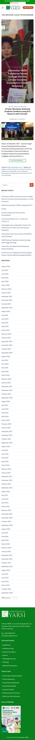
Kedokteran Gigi (8, 648)
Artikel (11, 106)
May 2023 (4, 413)
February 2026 (6, 289)
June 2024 (4, 364)
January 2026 (6, 293)
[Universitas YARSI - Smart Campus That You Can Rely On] (13, 7)
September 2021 (7, 488)
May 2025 (4, 323)
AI (6, 169)
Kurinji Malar (12, 171)
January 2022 (6, 473)
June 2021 (4, 499)
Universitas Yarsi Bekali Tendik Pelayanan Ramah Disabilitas (15, 247)
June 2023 (4, 409)
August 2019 (5, 570)
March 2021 (5, 506)
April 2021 (5, 503)
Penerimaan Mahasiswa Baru (12, 676)
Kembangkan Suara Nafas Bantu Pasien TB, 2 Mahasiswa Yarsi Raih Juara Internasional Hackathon (16, 227)
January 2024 (6, 383)
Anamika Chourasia (13, 169)
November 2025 (6, 300)
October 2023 (6, 394)
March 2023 (5, 420)
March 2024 (5, 375)
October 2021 (6, 484)
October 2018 (6, 589)
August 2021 (5, 491)
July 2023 (4, 405)
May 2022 (4, 458)
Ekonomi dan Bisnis (9, 652)
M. (24, 119)
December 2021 (6, 476)
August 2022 (5, 446)
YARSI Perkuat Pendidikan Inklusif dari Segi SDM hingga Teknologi (15, 241)
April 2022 (5, 461)
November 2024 (6, 345)
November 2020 (6, 518)
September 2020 (7, 525)
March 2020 (5, 544)
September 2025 (7, 307)
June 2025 (4, 319)
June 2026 (4, 274)
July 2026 (4, 270)
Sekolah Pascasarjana (10, 665)
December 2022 (6, 431)
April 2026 (5, 281)
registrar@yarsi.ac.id (10, 635)
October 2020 (6, 521)
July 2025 (4, 315)
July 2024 (4, 360)
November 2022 (6, 435)
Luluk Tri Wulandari (22, 171)
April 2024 (5, 371)
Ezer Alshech (28, 169)
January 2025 (6, 338)
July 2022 (4, 450)
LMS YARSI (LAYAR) (9, 686)
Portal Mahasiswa (9, 679)
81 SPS (3, 209)
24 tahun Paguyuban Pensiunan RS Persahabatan (13, 214)
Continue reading (17, 100)
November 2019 (6, 559)
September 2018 (7, 593)
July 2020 (4, 533)
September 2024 (7, 353)
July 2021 (4, 495)
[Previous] (4, 61)
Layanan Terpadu (8, 689)
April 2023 (5, 416)
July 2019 (4, 574)
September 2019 (7, 566)
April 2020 (5, 540)
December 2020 (6, 514)
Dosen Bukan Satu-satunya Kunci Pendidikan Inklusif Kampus (16, 235)
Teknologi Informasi (9, 659)
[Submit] (32, 185)
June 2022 (4, 454)
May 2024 (4, 368)
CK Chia (21, 169)
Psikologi (6, 662)
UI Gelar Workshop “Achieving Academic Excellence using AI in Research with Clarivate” (17, 111)
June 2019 (4, 578)
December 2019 (6, 555)
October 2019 (6, 563)
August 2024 (5, 356)
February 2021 (6, 510)
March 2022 (5, 465)
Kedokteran (7, 645)
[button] (2, 7)
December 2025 (6, 296)
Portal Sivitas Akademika (11, 683)
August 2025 (5, 311)
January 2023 (6, 428)
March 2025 (5, 330)
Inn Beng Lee (5, 171)
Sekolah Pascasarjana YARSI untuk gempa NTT (16, 205)
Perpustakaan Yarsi (20, 106)
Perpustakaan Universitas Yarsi (20, 173)
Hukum (5, 655)
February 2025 (6, 334)
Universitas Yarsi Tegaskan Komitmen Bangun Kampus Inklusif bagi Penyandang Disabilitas (16, 254)
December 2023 (6, 386)
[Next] (30, 61)
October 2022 (6, 439)
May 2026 (4, 278)
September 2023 (7, 398)
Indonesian (15, 3)
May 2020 (4, 536)
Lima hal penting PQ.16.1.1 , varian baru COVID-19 (14, 220)
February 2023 (6, 424)
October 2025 (6, 304)
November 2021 (6, 480)
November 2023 (6, 390)
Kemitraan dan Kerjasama (11, 696)
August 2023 (5, 401)
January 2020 (6, 551)
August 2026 (5, 266)
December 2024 (6, 341)
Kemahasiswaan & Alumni (11, 693)
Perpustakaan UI (6, 173)
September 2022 (7, 443)
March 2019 (5, 585)
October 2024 (6, 349)
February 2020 (6, 548)
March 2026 (5, 285)
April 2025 (5, 326)
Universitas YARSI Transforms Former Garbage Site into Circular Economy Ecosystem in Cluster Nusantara (17, 78)
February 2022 (6, 469)
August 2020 (5, 529)
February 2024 (6, 379)
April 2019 (5, 581)
